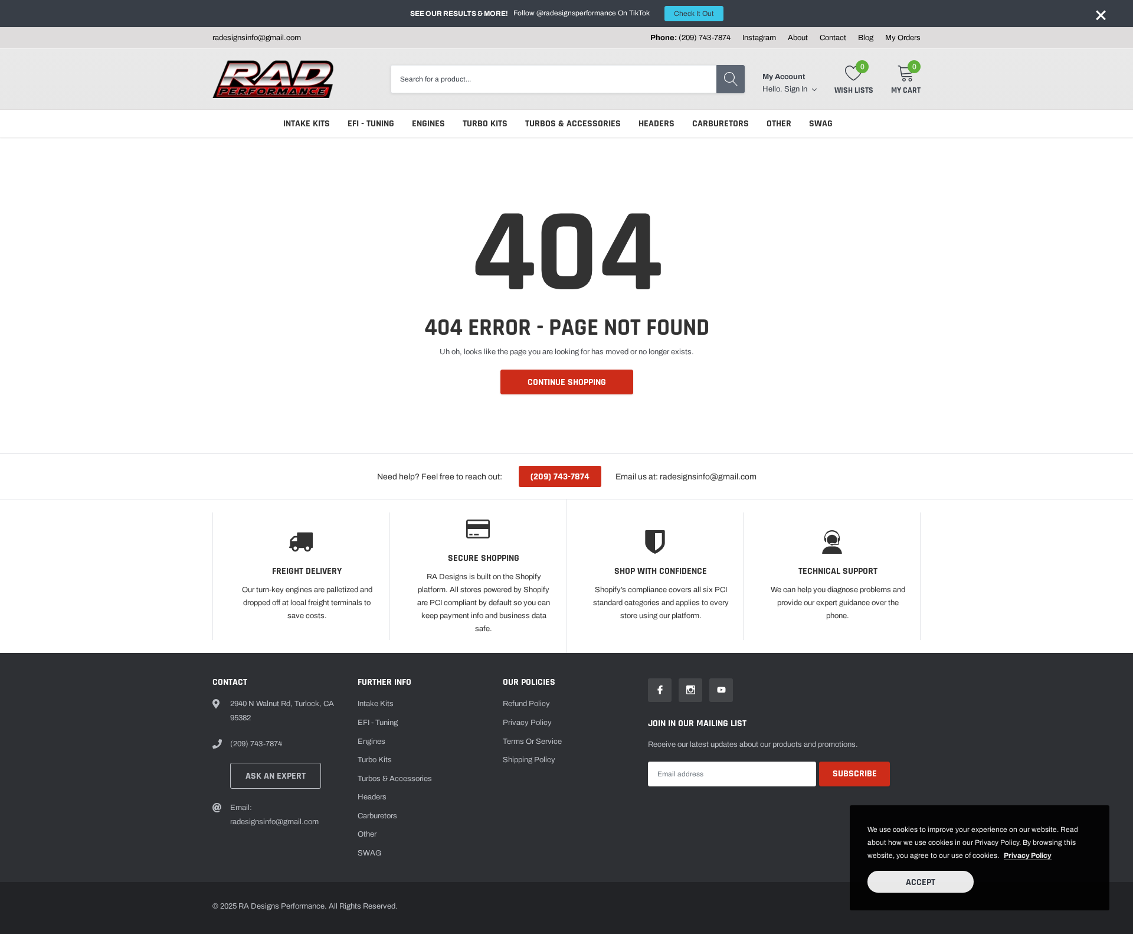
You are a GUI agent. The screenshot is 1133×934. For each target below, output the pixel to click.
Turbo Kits (485, 123)
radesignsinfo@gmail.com (256, 38)
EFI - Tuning (371, 123)
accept (920, 882)
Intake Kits (306, 123)
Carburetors (720, 123)
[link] (660, 690)
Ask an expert (275, 776)
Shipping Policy (529, 760)
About (798, 38)
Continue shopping (567, 382)
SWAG (821, 123)
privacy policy (1028, 855)
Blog (865, 38)
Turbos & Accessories (573, 123)
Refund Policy (526, 704)
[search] (730, 79)
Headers (656, 123)
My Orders (903, 38)
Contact (833, 38)
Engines (428, 123)
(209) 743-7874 (705, 38)
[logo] (272, 79)
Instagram (759, 38)
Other (779, 123)
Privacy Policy (527, 723)
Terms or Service (532, 741)
